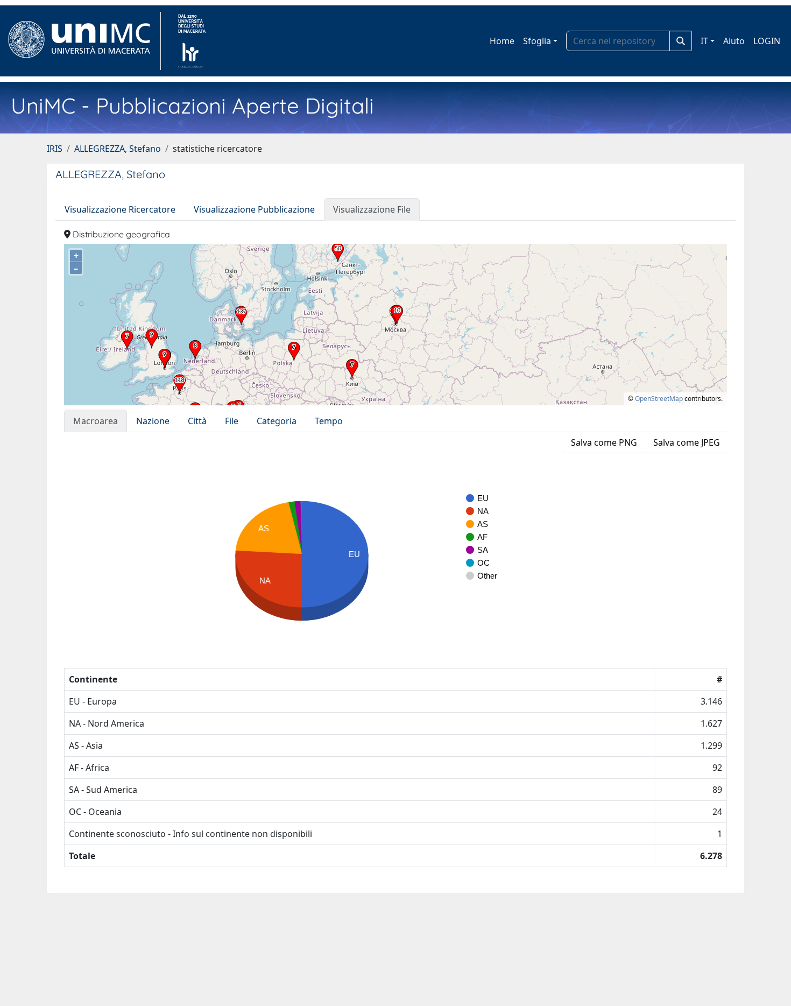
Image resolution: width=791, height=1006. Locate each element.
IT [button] (704, 41)
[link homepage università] (192, 41)
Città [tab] (197, 421)
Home (502, 41)
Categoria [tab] (276, 421)
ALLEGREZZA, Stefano (117, 148)
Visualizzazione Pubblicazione (254, 209)
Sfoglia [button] (537, 41)
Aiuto (734, 41)
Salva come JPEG (686, 442)
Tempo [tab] (329, 421)
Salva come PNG (604, 442)
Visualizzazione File (372, 209)
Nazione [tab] (153, 421)
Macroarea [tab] (95, 421)
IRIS (54, 148)
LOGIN (766, 41)
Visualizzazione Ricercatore (120, 209)
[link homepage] (83, 41)
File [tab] (231, 421)
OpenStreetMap (659, 398)
